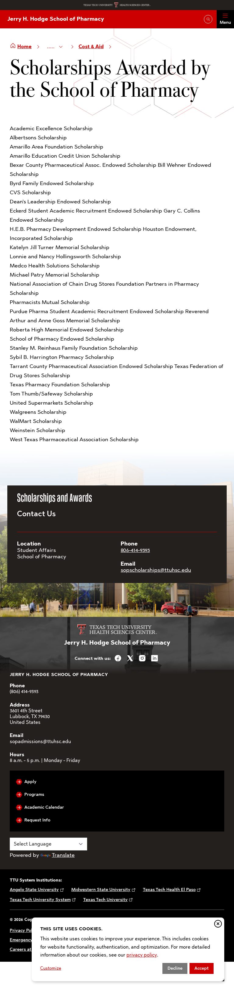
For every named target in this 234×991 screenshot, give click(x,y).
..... (51, 46)
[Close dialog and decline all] (218, 924)
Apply (30, 781)
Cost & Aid (91, 46)
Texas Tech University (105, 899)
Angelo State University (34, 889)
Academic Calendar (44, 807)
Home (24, 46)
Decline (175, 968)
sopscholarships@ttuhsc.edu (156, 570)
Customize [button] (50, 968)
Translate (63, 855)
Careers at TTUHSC (30, 949)
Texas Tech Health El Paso (169, 889)
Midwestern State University (100, 889)
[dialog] (128, 949)
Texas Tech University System (40, 899)
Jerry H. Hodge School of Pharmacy (55, 19)
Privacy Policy (24, 930)
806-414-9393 (135, 550)
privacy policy (141, 955)
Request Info (37, 820)
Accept (201, 968)
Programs (34, 794)
